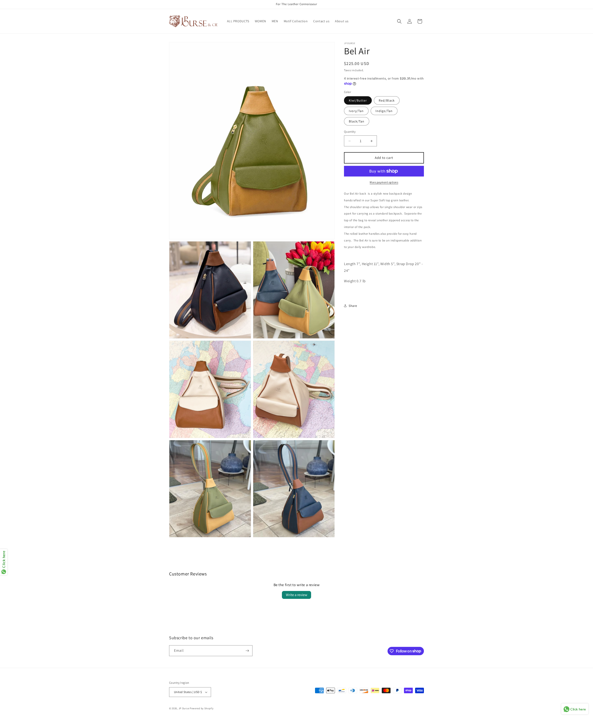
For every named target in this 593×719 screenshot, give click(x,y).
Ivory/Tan (356, 111)
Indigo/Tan (384, 111)
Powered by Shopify (202, 708)
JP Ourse (184, 708)
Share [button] (353, 306)
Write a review (296, 594)
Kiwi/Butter (358, 101)
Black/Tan (356, 121)
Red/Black (387, 101)
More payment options (384, 182)
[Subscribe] (247, 650)
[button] (399, 21)
